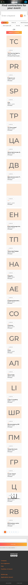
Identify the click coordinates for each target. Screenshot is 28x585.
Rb (14, 512)
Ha (14, 264)
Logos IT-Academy (13, 399)
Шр (14, 413)
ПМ (14, 437)
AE (14, 289)
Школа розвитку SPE (13, 424)
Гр (14, 462)
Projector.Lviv (11, 78)
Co (14, 314)
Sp (14, 91)
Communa (10, 325)
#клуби (18, 56)
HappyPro (10, 276)
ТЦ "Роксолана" (12, 127)
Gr (14, 338)
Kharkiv (9, 52)
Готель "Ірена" (12, 473)
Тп (14, 239)
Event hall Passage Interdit (14, 226)
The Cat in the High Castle (14, 53)
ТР (14, 116)
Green (9, 350)
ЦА (14, 141)
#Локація (10, 56)
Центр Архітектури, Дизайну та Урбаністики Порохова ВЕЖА (14, 152)
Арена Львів (11, 375)
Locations (11, 50)
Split (9, 102)
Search (21, 15)
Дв (14, 165)
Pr (14, 66)
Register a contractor (14, 32)
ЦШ (14, 487)
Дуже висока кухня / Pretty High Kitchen (14, 177)
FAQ (2, 566)
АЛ (14, 363)
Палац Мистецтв (12, 449)
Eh (14, 215)
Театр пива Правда (13, 251)
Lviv (8, 76)
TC (14, 42)
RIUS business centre (13, 523)
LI (14, 388)
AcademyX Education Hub (14, 300)
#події (14, 56)
